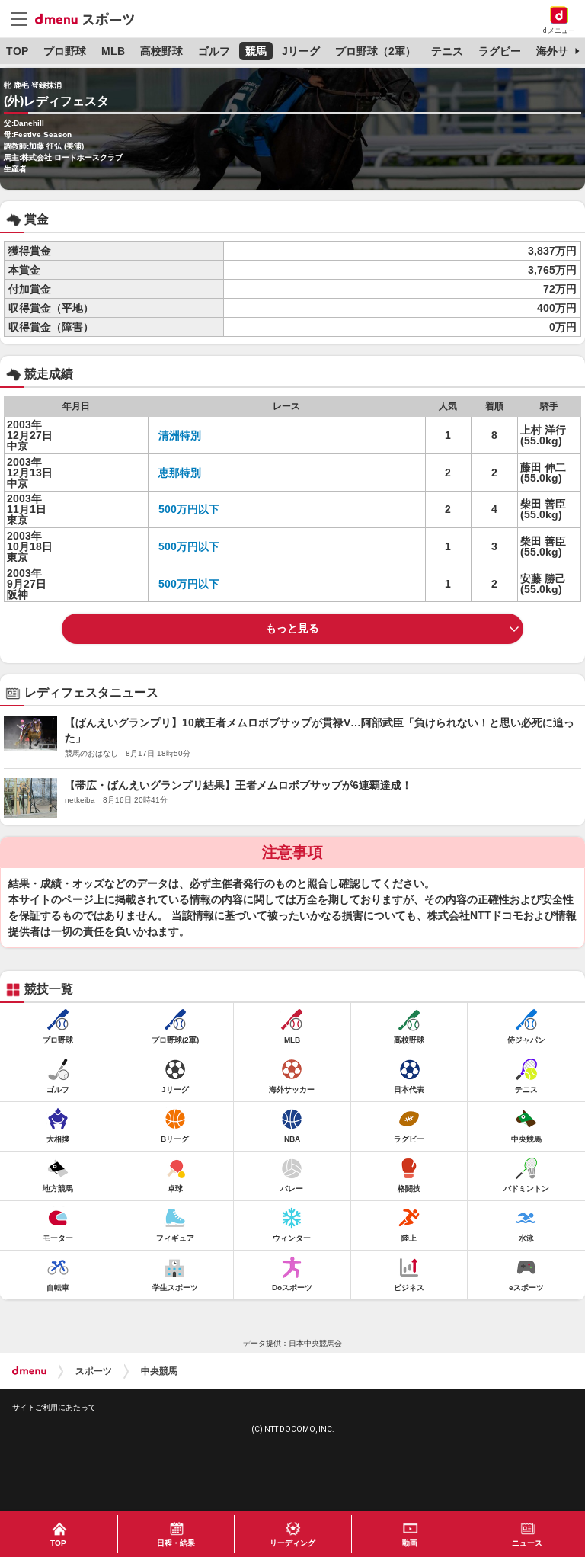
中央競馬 (159, 1371)
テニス (447, 51)
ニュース (527, 1543)
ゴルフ (214, 51)
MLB (113, 51)
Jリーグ (301, 51)
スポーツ (93, 1371)
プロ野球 (64, 51)
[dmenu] (29, 1371)
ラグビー (499, 51)
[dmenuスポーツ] (90, 18)
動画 (409, 1543)
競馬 (256, 51)
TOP (17, 51)
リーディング (292, 1543)
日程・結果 (176, 1543)
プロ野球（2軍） (375, 51)
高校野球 (161, 51)
